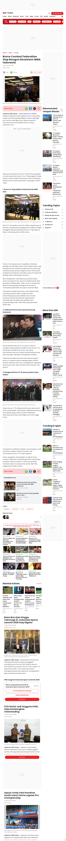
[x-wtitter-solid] (34, 108)
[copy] (38, 108)
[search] (49, 13)
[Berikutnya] (42, 594)
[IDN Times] (8, 13)
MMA (34, 114)
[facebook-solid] (30, 108)
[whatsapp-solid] (26, 108)
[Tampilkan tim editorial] (40, 517)
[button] (22, 691)
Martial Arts (27, 114)
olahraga (36, 118)
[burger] (62, 17)
